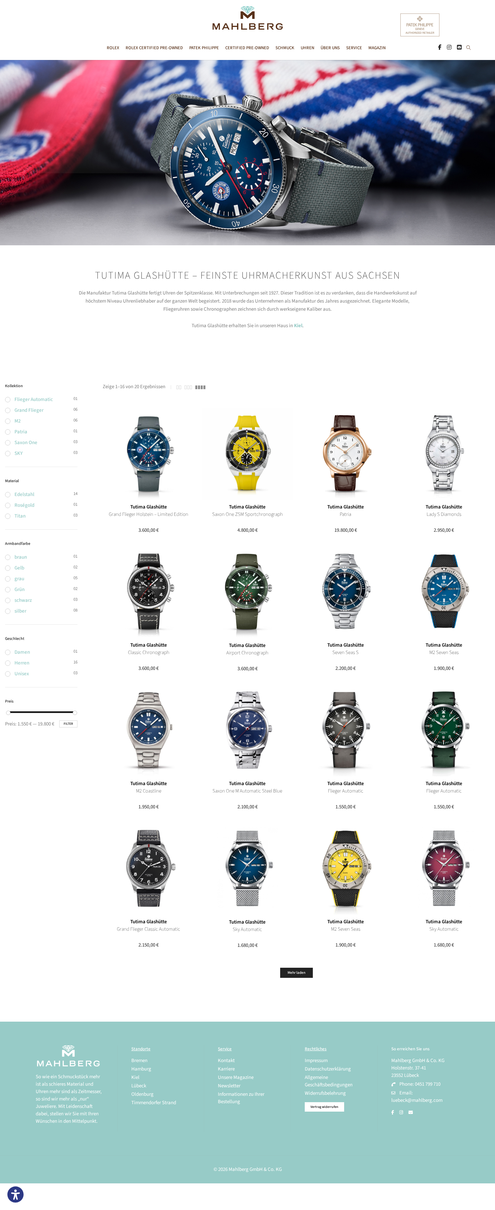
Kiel (298, 325)
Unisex (21, 673)
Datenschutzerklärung (328, 1069)
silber (20, 611)
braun (20, 557)
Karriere (226, 1069)
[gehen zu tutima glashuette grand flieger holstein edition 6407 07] (149, 454)
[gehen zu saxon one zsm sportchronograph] (247, 454)
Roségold (24, 505)
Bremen (139, 1060)
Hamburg (141, 1069)
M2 (17, 421)
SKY (18, 453)
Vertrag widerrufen (324, 1107)
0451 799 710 (427, 1084)
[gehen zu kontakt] (459, 47)
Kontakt (226, 1060)
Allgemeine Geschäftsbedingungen (329, 1081)
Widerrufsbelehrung (325, 1093)
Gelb (19, 567)
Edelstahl (24, 494)
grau (19, 578)
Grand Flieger (28, 410)
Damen (22, 652)
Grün (19, 589)
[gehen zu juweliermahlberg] (449, 47)
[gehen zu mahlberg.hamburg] (439, 47)
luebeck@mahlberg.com (416, 1100)
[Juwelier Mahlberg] (247, 26)
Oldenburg (142, 1094)
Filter (68, 723)
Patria (20, 431)
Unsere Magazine (236, 1077)
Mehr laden (296, 972)
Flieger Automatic (33, 399)
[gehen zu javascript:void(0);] (179, 387)
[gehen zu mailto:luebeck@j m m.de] (410, 1112)
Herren (21, 662)
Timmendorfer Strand (153, 1102)
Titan (20, 516)
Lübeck (138, 1085)
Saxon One (25, 442)
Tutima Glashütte (148, 506)
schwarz (23, 600)
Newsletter (229, 1085)
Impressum (316, 1060)
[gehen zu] (468, 48)
